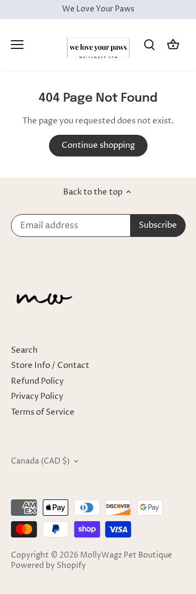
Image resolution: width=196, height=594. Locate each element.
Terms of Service (43, 412)
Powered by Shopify (48, 566)
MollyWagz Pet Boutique (126, 555)
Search (24, 350)
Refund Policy (37, 381)
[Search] (149, 44)
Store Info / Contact (50, 365)
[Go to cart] (173, 44)
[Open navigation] (17, 44)
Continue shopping (98, 145)
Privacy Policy (37, 396)
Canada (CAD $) (40, 461)
